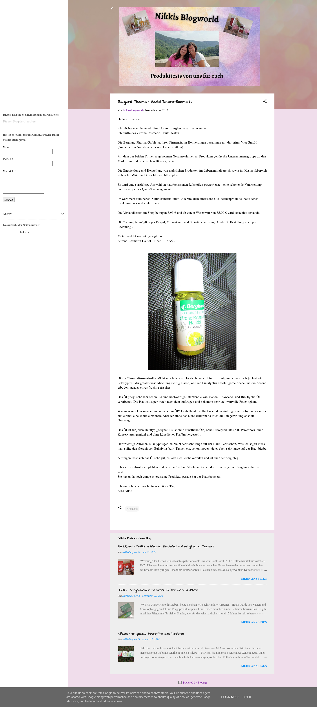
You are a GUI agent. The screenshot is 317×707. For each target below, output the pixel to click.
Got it (247, 697)
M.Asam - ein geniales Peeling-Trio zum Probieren (151, 633)
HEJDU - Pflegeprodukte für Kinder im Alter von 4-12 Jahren (158, 590)
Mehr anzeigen (254, 578)
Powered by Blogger (194, 682)
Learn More (230, 697)
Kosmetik (132, 508)
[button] (265, 101)
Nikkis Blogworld (18, 51)
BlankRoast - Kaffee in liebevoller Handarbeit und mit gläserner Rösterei (166, 546)
